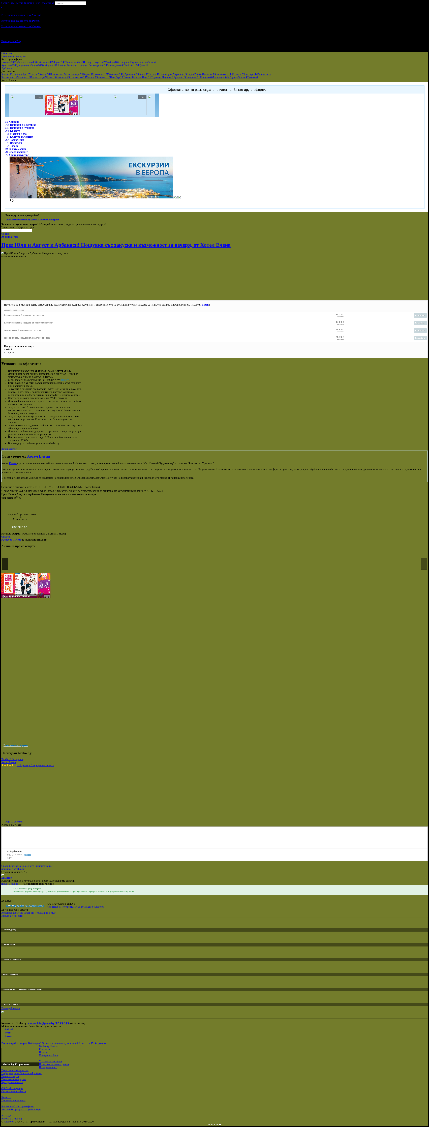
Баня (199, 74)
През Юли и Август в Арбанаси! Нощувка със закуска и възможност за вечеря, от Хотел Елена (116, 245)
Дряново (179, 77)
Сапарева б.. (193, 77)
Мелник (208, 74)
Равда (144, 74)
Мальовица (219, 77)
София (191, 74)
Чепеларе (249, 74)
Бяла (243, 77)
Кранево (180, 74)
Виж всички (263, 74)
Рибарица (233, 77)
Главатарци (166, 74)
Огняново (114, 74)
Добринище (130, 74)
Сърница (157, 77)
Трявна (128, 77)
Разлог (154, 74)
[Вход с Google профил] (214, 38)
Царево (206, 77)
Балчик (168, 77)
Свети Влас (142, 77)
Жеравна (237, 74)
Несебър (116, 77)
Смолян (252, 77)
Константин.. (222, 74)
